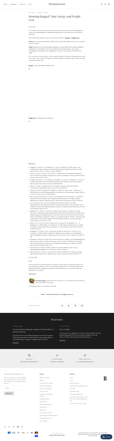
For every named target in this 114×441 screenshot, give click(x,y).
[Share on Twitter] (68, 306)
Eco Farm (72, 388)
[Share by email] (82, 306)
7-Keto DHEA (43, 421)
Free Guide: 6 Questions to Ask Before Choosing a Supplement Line (78, 399)
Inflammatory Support (42, 12)
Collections (13, 4)
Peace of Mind (64, 329)
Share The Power (75, 383)
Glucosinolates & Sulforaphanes (48, 415)
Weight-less (75, 38)
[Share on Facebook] (62, 306)
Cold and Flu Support (18, 326)
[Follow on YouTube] (18, 427)
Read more (16, 342)
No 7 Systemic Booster (46, 412)
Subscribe (9, 393)
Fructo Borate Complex (46, 383)
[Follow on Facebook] (5, 427)
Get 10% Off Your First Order (78, 403)
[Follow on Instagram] (13, 427)
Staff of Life (43, 410)
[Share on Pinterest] (75, 306)
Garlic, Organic (44, 391)
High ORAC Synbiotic (45, 386)
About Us (22, 4)
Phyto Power (43, 401)
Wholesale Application (76, 394)
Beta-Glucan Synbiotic (46, 388)
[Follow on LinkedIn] (22, 427)
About (71, 377)
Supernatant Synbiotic (46, 404)
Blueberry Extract (44, 377)
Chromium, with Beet (45, 418)
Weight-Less (43, 407)
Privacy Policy (61, 435)
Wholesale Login (74, 391)
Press (30, 4)
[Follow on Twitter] (9, 427)
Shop (5, 4)
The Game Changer (40, 280)
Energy (67, 38)
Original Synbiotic (44, 399)
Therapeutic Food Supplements (79, 386)
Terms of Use (53, 435)
